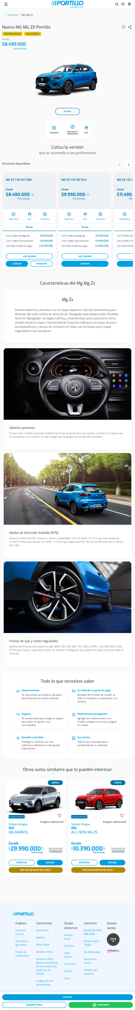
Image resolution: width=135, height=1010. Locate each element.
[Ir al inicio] (67, 4)
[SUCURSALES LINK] (129, 4)
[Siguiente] (129, 165)
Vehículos (13, 15)
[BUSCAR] (117, 4)
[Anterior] (120, 165)
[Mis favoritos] (123, 4)
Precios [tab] (29, 227)
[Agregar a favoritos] (59, 815)
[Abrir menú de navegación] (6, 4)
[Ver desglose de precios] (32, 194)
